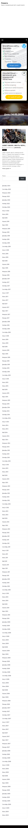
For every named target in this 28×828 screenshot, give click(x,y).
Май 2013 (4, 475)
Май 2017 (5, 304)
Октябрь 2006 (6, 758)
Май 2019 (4, 218)
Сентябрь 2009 (6, 633)
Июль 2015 (5, 382)
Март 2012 (5, 525)
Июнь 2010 (5, 600)
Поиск (4, 176)
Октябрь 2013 (6, 457)
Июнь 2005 (5, 815)
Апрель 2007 (6, 736)
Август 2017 (5, 293)
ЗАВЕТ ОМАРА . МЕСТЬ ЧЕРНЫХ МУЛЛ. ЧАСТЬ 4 (14, 145)
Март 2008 (5, 697)
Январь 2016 (5, 361)
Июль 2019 (5, 214)
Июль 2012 (5, 511)
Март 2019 (5, 225)
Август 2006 (5, 765)
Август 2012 (5, 507)
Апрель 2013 (5, 479)
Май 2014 (5, 432)
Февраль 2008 (6, 701)
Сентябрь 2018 (6, 246)
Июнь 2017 (5, 300)
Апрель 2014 (5, 436)
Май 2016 (5, 347)
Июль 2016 (5, 339)
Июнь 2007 (5, 729)
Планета (4, 3)
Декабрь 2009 (6, 622)
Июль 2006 (5, 769)
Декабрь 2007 (6, 708)
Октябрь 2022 (6, 207)
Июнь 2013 (5, 472)
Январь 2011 (5, 575)
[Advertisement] (14, 21)
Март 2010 (5, 611)
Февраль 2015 (6, 400)
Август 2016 (5, 336)
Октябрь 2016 (6, 329)
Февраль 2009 (6, 658)
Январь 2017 (5, 318)
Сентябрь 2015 (6, 375)
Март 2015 (5, 397)
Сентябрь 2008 (6, 676)
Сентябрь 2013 (6, 461)
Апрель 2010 (5, 608)
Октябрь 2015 (6, 372)
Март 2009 (5, 654)
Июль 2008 (5, 683)
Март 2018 (5, 268)
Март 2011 (5, 568)
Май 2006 (5, 776)
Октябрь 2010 (6, 586)
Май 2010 (5, 604)
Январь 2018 (5, 275)
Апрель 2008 (6, 693)
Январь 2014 (5, 447)
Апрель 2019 (5, 221)
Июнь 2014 (5, 429)
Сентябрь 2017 (6, 289)
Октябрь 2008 (6, 672)
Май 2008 (5, 690)
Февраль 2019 (6, 228)
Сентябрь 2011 (6, 547)
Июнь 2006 (5, 772)
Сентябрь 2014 (6, 418)
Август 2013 (5, 465)
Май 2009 (5, 647)
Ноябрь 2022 (6, 203)
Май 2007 (5, 733)
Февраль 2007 (6, 743)
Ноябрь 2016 (5, 325)
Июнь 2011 (5, 558)
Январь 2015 (5, 404)
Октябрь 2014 (6, 414)
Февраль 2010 (6, 615)
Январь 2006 (6, 790)
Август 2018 (5, 250)
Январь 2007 (6, 747)
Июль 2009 (5, 640)
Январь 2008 (6, 704)
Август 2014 (5, 422)
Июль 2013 (5, 468)
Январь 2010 (5, 618)
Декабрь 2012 (6, 493)
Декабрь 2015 (6, 364)
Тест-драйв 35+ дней (14, 97)
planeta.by (17, 147)
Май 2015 (5, 389)
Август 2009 (5, 636)
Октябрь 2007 (6, 715)
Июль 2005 (5, 811)
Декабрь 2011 (5, 536)
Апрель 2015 (5, 393)
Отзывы (14, 61)
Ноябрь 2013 (5, 454)
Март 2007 (5, 740)
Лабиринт (4, 150)
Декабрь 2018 (6, 236)
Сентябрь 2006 (6, 761)
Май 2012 (4, 518)
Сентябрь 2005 (6, 804)
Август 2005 (5, 808)
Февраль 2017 (6, 314)
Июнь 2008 (5, 686)
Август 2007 (5, 722)
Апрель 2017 (5, 307)
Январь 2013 (5, 490)
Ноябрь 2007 (6, 711)
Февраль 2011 (6, 572)
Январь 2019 (5, 232)
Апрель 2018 (5, 264)
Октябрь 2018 (6, 243)
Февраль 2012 (6, 529)
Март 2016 (5, 354)
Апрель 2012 (5, 522)
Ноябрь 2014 (5, 411)
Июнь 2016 (5, 343)
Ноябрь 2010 (5, 583)
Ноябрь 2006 (6, 754)
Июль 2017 (5, 296)
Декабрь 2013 (6, 450)
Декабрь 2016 (6, 321)
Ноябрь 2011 (5, 540)
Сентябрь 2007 (6, 718)
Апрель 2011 (5, 565)
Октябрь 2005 (6, 801)
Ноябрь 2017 (5, 282)
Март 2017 (5, 311)
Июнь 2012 (5, 515)
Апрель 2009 (6, 650)
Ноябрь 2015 (5, 368)
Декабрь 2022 (6, 200)
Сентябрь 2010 (6, 590)
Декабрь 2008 (6, 665)
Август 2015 (5, 379)
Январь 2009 (6, 661)
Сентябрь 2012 (6, 504)
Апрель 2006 (6, 779)
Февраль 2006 (6, 786)
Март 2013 (5, 482)
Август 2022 (5, 211)
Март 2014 (5, 439)
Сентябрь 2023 (6, 189)
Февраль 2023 (6, 193)
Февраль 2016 (6, 357)
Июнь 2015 (5, 386)
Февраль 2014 (6, 443)
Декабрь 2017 (6, 279)
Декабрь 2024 (6, 186)
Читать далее (5, 168)
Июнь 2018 (5, 257)
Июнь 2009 (5, 643)
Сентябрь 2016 (6, 332)
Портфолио (8, 61)
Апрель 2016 (5, 350)
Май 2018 (5, 261)
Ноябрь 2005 (6, 797)
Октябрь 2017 (6, 286)
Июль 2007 (5, 726)
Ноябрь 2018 (5, 239)
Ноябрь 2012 (5, 497)
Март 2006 (5, 783)
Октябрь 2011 (5, 543)
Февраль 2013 (6, 486)
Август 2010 (5, 593)
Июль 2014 (5, 425)
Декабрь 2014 (6, 407)
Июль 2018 (5, 254)
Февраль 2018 (6, 271)
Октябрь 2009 (6, 629)
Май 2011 (4, 561)
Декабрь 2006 (6, 751)
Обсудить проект (14, 65)
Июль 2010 (5, 597)
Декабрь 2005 (6, 794)
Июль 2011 (5, 554)
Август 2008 (5, 679)
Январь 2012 (5, 532)
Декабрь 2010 (6, 579)
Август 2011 (5, 550)
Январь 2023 (6, 196)
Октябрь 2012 (6, 500)
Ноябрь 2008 (6, 668)
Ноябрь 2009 (6, 625)
